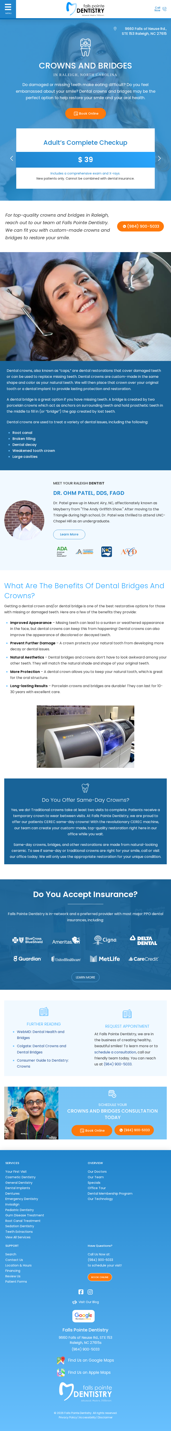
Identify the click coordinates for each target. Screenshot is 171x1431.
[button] (8, 9)
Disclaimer (105, 1417)
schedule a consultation (115, 1052)
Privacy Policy (68, 1417)
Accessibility (87, 1417)
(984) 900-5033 (118, 1064)
